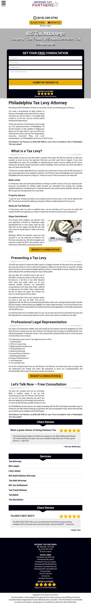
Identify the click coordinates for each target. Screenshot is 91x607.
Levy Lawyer (15, 471)
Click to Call (38, 23)
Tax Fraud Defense (18, 490)
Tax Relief (13, 495)
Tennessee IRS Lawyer (45, 559)
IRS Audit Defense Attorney (22, 475)
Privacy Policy (45, 571)
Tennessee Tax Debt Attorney (45, 566)
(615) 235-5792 (47, 18)
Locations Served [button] (45, 578)
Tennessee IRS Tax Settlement (45, 569)
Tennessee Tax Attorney (45, 557)
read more (25, 441)
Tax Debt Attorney (17, 480)
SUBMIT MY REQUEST (44, 82)
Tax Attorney (15, 461)
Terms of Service (45, 574)
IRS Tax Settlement (18, 485)
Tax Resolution (16, 499)
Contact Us (55, 23)
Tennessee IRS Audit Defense (45, 564)
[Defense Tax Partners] (45, 541)
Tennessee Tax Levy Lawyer (45, 562)
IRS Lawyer (14, 466)
